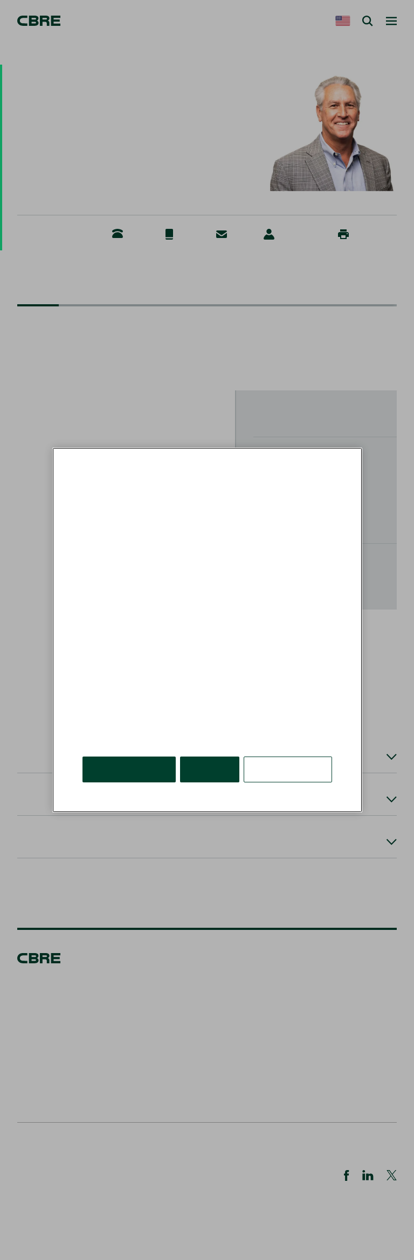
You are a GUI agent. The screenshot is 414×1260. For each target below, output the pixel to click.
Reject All (209, 769)
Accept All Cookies (129, 769)
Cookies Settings (288, 769)
